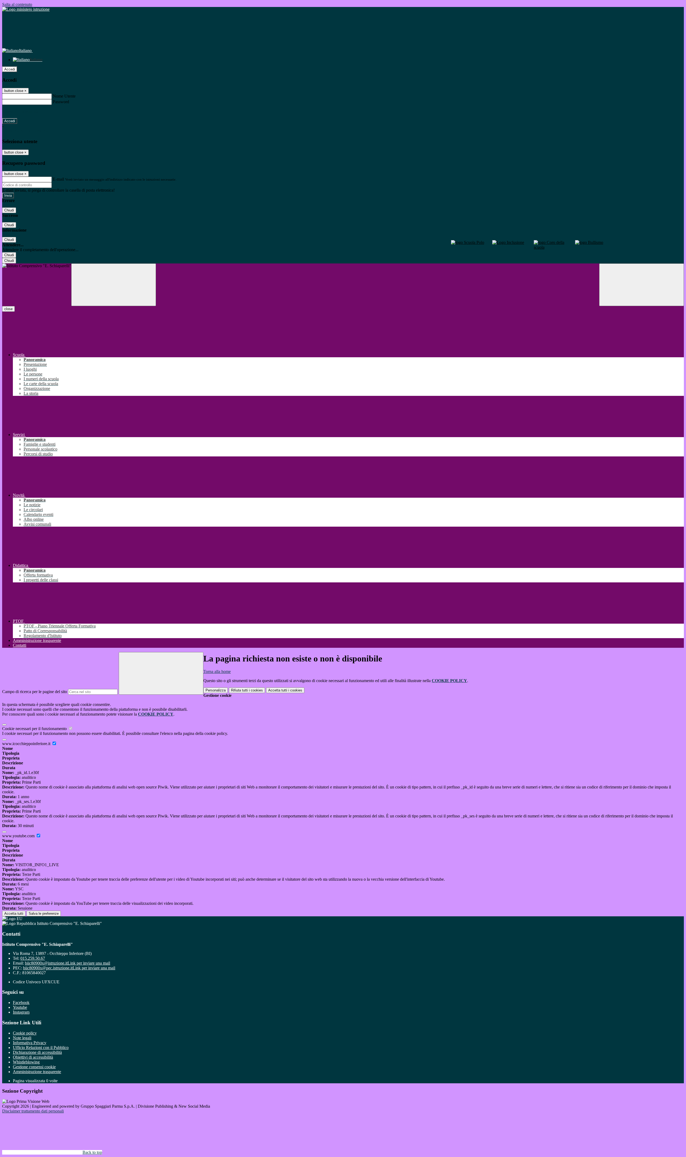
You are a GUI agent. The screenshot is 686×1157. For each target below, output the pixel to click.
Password (61, 101)
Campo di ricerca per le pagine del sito (34, 691)
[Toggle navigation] (113, 284)
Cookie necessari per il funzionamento (35, 728)
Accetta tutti (285, 690)
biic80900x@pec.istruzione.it (69, 968)
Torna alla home (217, 671)
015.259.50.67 (32, 958)
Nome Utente (64, 96)
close (8, 309)
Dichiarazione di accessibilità (37, 1052)
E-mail (58, 179)
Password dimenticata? (21, 111)
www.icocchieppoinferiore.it (26, 743)
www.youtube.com (19, 836)
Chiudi (9, 210)
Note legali (22, 1038)
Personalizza (216, 690)
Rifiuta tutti (247, 690)
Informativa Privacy (29, 1042)
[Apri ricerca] (641, 284)
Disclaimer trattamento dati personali (33, 1111)
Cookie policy (25, 1033)
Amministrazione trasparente (37, 1071)
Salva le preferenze (44, 914)
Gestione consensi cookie (34, 1067)
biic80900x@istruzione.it (67, 963)
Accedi (9, 69)
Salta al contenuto (17, 4)
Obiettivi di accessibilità (33, 1057)
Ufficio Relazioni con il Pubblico (41, 1047)
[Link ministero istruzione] (26, 9)
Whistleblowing (26, 1062)
